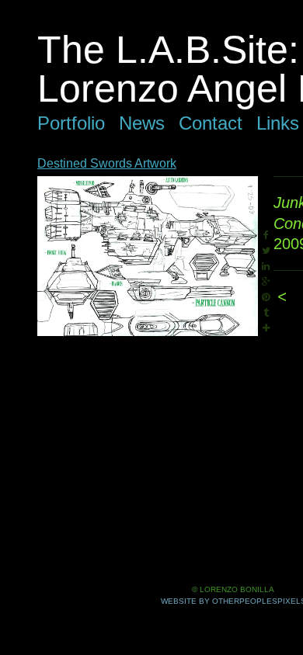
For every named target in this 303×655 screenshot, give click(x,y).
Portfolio (71, 123)
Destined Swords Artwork (106, 163)
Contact (210, 123)
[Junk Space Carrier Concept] (147, 256)
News (142, 123)
